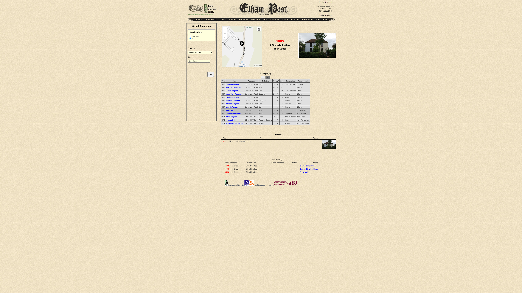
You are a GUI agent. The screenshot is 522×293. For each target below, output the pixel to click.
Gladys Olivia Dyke (307, 166)
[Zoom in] (225, 29)
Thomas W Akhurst (234, 113)
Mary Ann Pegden (233, 87)
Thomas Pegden (232, 84)
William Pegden (232, 97)
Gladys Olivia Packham (309, 169)
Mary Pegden (231, 117)
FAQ (318, 19)
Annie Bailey (304, 172)
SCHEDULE (274, 19)
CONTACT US (307, 19)
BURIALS (232, 19)
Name (235, 81)
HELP (324, 19)
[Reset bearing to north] (225, 37)
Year (223, 81)
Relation (265, 81)
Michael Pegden (232, 104)
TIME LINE (255, 19)
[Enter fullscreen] (259, 29)
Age (281, 81)
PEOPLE (222, 19)
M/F (277, 81)
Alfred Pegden (232, 91)
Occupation (290, 81)
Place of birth (303, 81)
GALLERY (243, 19)
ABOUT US (294, 19)
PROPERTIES (210, 19)
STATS (285, 19)
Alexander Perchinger (235, 123)
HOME (199, 19)
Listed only (195, 36)
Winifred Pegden (233, 100)
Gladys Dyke (231, 120)
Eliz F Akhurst (231, 110)
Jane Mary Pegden (233, 94)
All (192, 38)
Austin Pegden (232, 107)
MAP (265, 19)
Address (251, 81)
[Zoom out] (225, 33)
